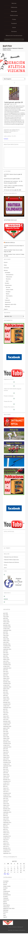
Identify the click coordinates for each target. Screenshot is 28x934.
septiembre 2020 (7, 726)
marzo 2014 (6, 831)
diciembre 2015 (6, 809)
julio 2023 (5, 670)
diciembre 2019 (6, 742)
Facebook (14, 23)
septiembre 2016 (7, 797)
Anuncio (5, 262)
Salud (7, 281)
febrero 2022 (6, 699)
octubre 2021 (6, 706)
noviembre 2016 (7, 793)
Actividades (7, 272)
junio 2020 (5, 731)
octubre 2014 (6, 821)
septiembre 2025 (7, 630)
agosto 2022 (6, 688)
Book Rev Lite (11, 930)
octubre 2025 (6, 628)
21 (14, 870)
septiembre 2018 (7, 766)
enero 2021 (6, 719)
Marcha (7, 294)
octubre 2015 (6, 810)
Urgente (6, 309)
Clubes (14, 19)
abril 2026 (5, 618)
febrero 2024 (6, 659)
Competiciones (8, 285)
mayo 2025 (6, 635)
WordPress (22, 930)
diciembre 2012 (6, 848)
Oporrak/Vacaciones (8, 178)
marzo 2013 (6, 843)
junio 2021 (5, 711)
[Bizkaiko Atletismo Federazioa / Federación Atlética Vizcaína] (14, 367)
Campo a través (9, 289)
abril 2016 (5, 802)
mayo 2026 (6, 616)
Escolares (14, 31)
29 (17, 872)
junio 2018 (5, 769)
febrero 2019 (6, 757)
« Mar (4, 874)
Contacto (6, 139)
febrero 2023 (6, 678)
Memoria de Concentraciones (14, 35)
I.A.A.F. (5, 567)
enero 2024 (6, 661)
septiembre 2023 (7, 668)
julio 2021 (5, 709)
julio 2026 (5, 613)
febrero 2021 (6, 718)
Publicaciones (14, 15)
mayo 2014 (6, 827)
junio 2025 (5, 634)
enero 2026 (6, 623)
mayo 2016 (6, 800)
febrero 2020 (6, 738)
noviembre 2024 (7, 646)
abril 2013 (5, 841)
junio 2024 (5, 652)
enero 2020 (6, 740)
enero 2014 (6, 834)
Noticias (14, 3)
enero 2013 (6, 846)
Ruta (7, 298)
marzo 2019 (6, 755)
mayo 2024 (6, 654)
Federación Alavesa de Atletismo (11, 562)
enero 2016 (6, 807)
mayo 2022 (6, 694)
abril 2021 (5, 714)
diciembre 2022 (6, 682)
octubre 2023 (6, 666)
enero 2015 (6, 819)
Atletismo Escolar (10, 220)
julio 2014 (5, 826)
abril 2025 (5, 637)
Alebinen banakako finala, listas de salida (13, 250)
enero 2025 (6, 642)
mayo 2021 (6, 712)
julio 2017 (5, 786)
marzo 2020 (6, 736)
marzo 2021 (6, 716)
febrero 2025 (6, 640)
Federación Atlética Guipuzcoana (11, 559)
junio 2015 (5, 814)
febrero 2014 (6, 833)
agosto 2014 (6, 824)
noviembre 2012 (7, 850)
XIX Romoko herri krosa (9, 190)
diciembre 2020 (6, 721)
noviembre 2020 (7, 723)
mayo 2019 (6, 752)
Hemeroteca (8, 302)
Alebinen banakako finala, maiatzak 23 (12, 254)
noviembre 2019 (7, 743)
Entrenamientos (9, 274)
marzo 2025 (6, 639)
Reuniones (8, 279)
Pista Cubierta (9, 296)
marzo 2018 (6, 774)
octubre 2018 (6, 764)
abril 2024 (5, 656)
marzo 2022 (6, 697)
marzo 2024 (6, 658)
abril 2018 (5, 772)
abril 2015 (5, 815)
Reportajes (14, 11)
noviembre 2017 (7, 781)
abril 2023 (5, 675)
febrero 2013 (6, 845)
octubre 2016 (6, 795)
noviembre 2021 (7, 704)
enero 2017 (6, 791)
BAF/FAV (7, 45)
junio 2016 (5, 798)
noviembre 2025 (7, 627)
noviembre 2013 (7, 836)
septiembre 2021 (7, 707)
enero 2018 (6, 778)
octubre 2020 (6, 724)
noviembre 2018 (7, 762)
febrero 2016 (6, 805)
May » (8, 874)
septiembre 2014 (7, 822)
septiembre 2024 (7, 649)
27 (11, 872)
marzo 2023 (6, 676)
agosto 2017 (6, 785)
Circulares (7, 283)
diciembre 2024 (6, 644)
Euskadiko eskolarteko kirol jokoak (11, 245)
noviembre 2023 (7, 664)
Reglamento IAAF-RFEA (10, 304)
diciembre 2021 (6, 702)
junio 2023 (5, 671)
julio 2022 (5, 690)
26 (8, 872)
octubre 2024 (6, 647)
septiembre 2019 (7, 747)
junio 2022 (5, 692)
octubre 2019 (6, 745)
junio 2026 (5, 615)
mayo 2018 (6, 771)
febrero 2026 (6, 622)
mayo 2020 (6, 733)
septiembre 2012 (7, 853)
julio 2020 (5, 730)
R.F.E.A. (5, 565)
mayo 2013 (6, 839)
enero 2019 (6, 759)
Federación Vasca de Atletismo (11, 557)
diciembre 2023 (6, 663)
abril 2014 (5, 829)
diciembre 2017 (6, 779)
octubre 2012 (6, 851)
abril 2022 (5, 695)
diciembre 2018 (6, 760)
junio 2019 (5, 750)
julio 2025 (5, 632)
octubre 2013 (6, 838)
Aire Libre (6, 104)
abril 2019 (5, 754)
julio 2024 (5, 651)
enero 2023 (6, 680)
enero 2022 (6, 700)
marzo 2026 (6, 620)
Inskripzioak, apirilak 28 (13, 102)
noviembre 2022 (7, 683)
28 (14, 872)
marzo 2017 (6, 788)
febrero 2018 (6, 776)
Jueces (14, 27)
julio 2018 (5, 767)
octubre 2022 (6, 685)
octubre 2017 (6, 783)
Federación (14, 7)
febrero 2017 (6, 790)
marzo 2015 (6, 817)
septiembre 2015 (7, 812)
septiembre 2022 (7, 687)
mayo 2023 (6, 673)
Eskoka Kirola (10, 242)
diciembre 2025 (6, 625)
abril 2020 (5, 735)
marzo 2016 (6, 803)
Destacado (6, 268)
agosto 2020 (6, 728)
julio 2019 (5, 748)
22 (17, 870)
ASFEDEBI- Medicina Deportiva (11, 174)
